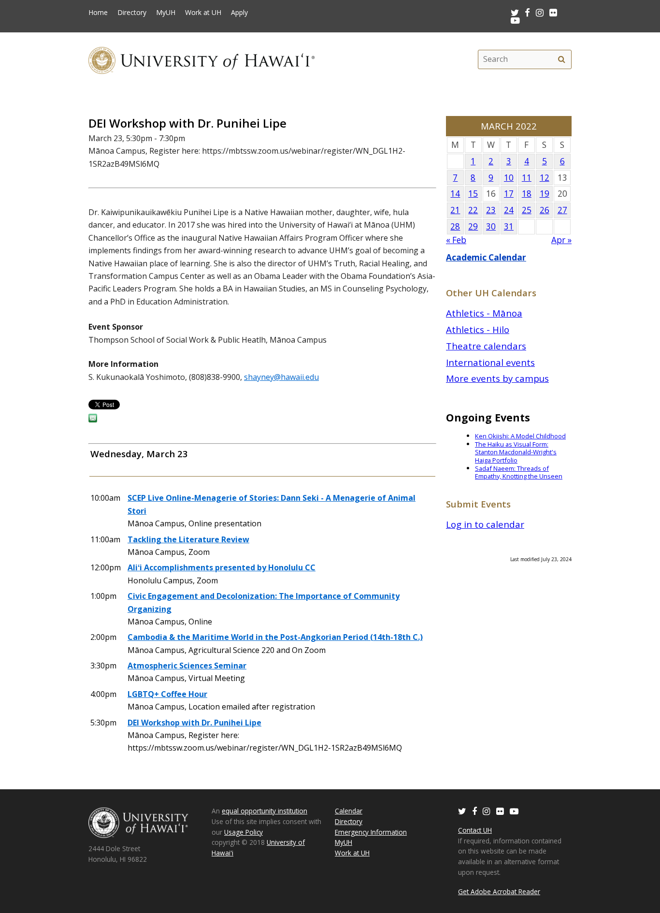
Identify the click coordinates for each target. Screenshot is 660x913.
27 (562, 210)
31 (509, 226)
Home (98, 12)
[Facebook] (474, 810)
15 (473, 193)
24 (509, 210)
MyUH (165, 12)
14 (455, 193)
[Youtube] (515, 20)
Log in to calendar (485, 524)
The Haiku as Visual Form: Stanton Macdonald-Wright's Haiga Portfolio (516, 452)
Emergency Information (371, 832)
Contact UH (475, 830)
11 (526, 177)
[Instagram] (486, 810)
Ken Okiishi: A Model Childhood (520, 436)
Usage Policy (243, 832)
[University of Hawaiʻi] (201, 59)
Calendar (348, 810)
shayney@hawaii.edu (281, 377)
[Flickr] (500, 810)
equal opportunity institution (264, 810)
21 (455, 210)
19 (544, 193)
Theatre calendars (486, 346)
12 (544, 177)
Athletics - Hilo (477, 329)
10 (509, 177)
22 (473, 210)
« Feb (456, 240)
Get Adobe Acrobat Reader (499, 891)
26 (544, 210)
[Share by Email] (92, 419)
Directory (131, 12)
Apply (239, 12)
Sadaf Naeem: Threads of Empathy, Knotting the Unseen (518, 472)
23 (491, 210)
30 (491, 226)
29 (473, 226)
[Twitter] (462, 810)
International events (490, 362)
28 (455, 226)
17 (509, 193)
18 (526, 193)
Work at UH (203, 12)
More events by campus (497, 378)
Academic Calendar (486, 257)
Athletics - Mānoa (484, 313)
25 (526, 210)
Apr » (561, 240)
